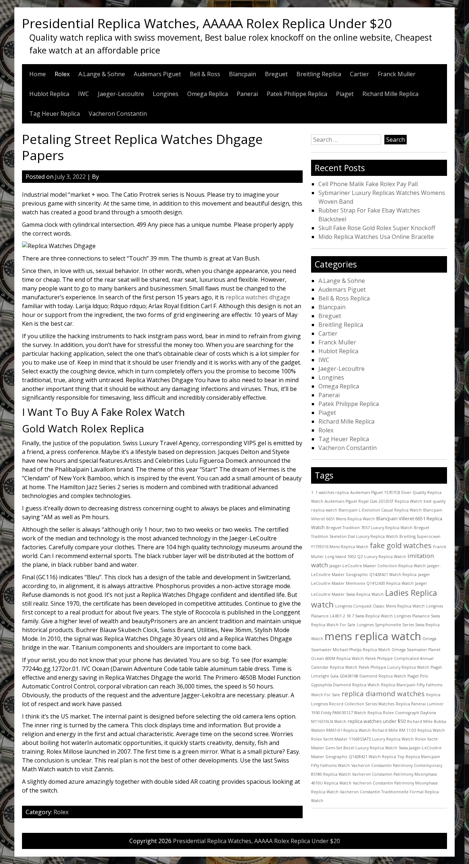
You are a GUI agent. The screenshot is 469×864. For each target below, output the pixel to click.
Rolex (62, 74)
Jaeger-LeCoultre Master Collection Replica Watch (377, 565)
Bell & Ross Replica (344, 298)
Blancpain (242, 74)
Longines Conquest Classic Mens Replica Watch (380, 606)
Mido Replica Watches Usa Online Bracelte (376, 237)
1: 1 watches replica (330, 492)
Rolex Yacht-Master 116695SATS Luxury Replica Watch (362, 739)
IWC (83, 94)
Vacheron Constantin (118, 114)
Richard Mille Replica (390, 94)
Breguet (276, 74)
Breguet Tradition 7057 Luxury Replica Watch (369, 527)
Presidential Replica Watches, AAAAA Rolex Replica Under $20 (207, 23)
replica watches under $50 (377, 721)
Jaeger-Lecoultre (121, 94)
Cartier (359, 74)
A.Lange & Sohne (101, 74)
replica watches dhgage (258, 297)
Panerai (247, 94)
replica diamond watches (383, 693)
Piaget (345, 94)
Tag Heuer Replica (54, 114)
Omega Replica (207, 94)
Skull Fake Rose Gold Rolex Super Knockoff (376, 228)
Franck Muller (397, 74)
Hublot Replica (49, 94)
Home (37, 74)
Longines (165, 94)
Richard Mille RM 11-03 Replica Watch (408, 730)
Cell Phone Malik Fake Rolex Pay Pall (368, 184)
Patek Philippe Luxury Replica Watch (394, 667)
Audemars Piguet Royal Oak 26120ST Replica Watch (373, 501)
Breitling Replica (318, 74)
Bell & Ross (205, 74)
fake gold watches (401, 545)
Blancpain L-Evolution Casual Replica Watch (380, 510)
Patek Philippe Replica (297, 94)
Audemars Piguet (157, 74)
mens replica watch (373, 636)
